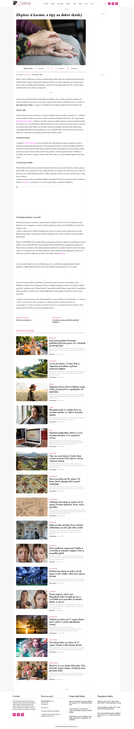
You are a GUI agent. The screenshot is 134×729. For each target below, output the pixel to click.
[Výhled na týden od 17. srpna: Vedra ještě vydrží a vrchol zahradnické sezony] (31, 624)
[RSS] (116, 3)
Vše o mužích (53, 663)
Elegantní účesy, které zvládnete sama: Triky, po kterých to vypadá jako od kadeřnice (67, 389)
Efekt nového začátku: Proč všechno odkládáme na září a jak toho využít (66, 526)
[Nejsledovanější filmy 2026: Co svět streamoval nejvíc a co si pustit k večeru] (31, 437)
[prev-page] (17, 683)
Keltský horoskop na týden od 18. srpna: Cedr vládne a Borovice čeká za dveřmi (67, 574)
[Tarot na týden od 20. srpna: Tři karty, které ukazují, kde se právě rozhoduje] (31, 484)
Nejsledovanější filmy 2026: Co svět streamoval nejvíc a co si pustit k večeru (65, 435)
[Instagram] (113, 3)
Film (50, 430)
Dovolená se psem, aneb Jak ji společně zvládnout (65, 321)
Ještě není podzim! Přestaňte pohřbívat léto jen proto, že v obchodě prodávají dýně (67, 343)
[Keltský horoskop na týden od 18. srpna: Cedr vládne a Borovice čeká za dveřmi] (31, 576)
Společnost (53, 476)
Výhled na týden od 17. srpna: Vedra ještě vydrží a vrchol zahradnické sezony (66, 622)
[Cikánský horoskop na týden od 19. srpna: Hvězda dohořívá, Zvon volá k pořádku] (31, 507)
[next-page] (20, 683)
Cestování (52, 361)
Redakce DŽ (27, 74)
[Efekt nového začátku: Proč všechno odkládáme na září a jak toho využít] (31, 530)
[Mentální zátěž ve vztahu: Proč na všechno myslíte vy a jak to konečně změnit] (31, 414)
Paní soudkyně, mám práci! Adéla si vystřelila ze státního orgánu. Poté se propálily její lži (66, 551)
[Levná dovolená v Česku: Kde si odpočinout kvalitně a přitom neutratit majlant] (31, 368)
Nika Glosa (52, 354)
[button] (105, 3)
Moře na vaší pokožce (23, 320)
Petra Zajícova (52, 377)
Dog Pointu (26, 182)
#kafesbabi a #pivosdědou (24, 121)
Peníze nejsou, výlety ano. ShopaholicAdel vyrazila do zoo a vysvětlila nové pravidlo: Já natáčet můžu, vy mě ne (65, 598)
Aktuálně (52, 338)
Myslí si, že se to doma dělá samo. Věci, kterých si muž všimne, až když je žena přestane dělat (67, 668)
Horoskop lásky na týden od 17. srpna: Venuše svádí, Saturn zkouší (65, 643)
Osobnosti (53, 545)
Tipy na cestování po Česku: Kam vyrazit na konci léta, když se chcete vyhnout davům (66, 458)
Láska (51, 407)
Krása (51, 384)
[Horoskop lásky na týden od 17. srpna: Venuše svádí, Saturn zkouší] (31, 647)
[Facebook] (109, 3)
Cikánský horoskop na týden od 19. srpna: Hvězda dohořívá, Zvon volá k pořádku (66, 504)
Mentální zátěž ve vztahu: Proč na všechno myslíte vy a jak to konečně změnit (66, 412)
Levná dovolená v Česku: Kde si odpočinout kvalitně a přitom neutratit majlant (64, 366)
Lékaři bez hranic (29, 143)
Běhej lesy (62, 253)
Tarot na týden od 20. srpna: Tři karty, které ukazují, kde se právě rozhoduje (64, 481)
